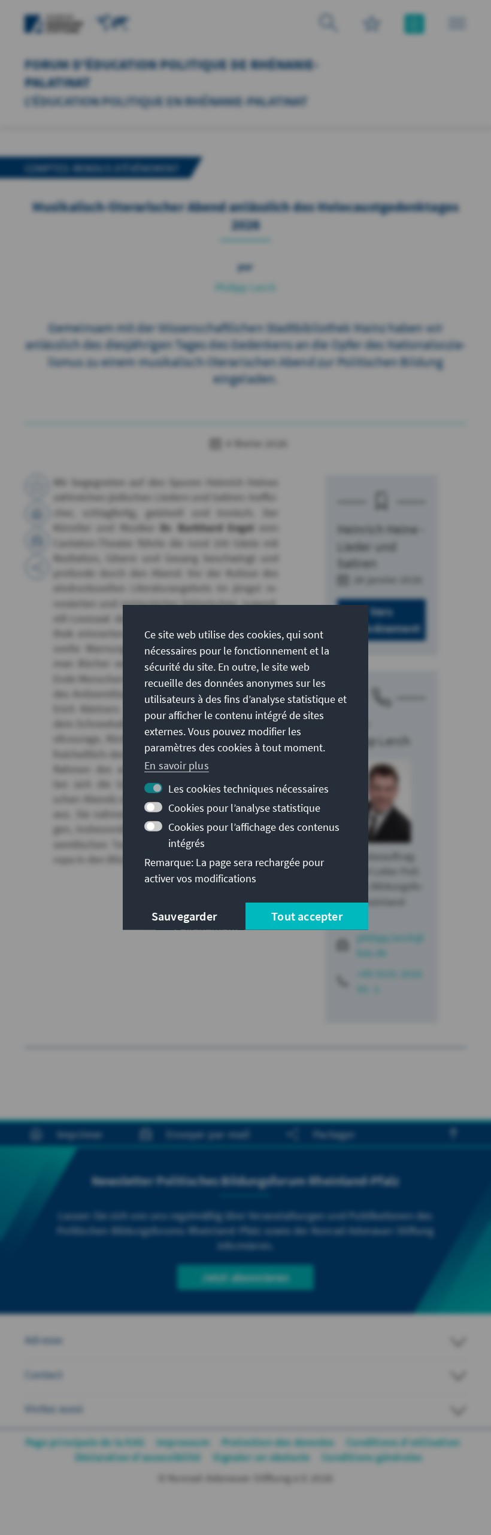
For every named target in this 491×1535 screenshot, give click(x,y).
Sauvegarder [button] (184, 916)
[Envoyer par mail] (37, 540)
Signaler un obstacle (261, 1457)
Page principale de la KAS (84, 1442)
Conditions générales (372, 1457)
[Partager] (37, 567)
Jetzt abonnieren (245, 1277)
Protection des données (278, 1442)
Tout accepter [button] (307, 916)
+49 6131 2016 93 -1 (390, 981)
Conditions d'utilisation (403, 1442)
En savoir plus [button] (176, 765)
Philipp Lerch (245, 287)
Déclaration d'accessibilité (138, 1457)
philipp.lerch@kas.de (391, 945)
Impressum (183, 1442)
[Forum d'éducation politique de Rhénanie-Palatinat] (113, 22)
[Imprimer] (37, 513)
